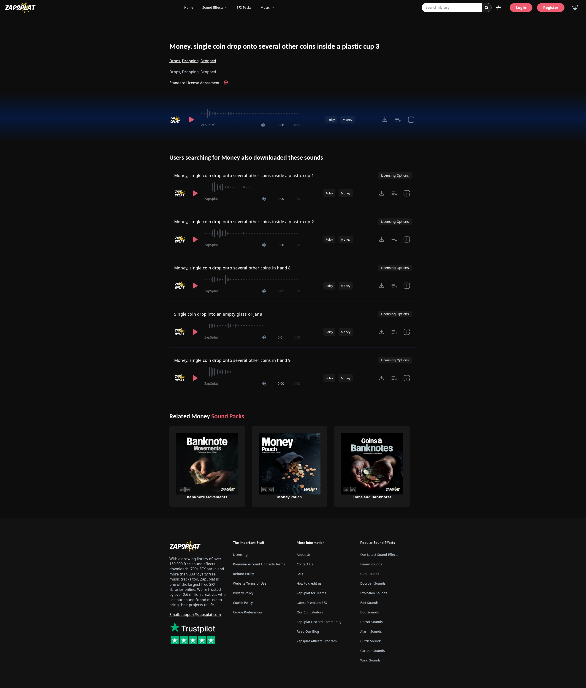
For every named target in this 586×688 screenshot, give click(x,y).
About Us (304, 554)
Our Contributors (310, 612)
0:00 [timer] (281, 125)
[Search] (486, 7)
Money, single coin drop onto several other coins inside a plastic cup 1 (244, 175)
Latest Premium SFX (312, 602)
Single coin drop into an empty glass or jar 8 (218, 314)
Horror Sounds (371, 622)
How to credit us (309, 583)
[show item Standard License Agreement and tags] (411, 119)
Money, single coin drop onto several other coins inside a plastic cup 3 (274, 47)
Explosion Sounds (373, 593)
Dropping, (191, 60)
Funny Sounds (371, 564)
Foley (331, 120)
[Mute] (262, 125)
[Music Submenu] (274, 7)
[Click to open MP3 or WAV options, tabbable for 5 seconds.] (384, 119)
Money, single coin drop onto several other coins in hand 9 (232, 360)
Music (265, 7)
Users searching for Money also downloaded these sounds (246, 158)
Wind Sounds (370, 660)
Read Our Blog (308, 631)
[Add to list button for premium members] (398, 119)
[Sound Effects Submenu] (227, 7)
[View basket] (575, 7)
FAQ (300, 574)
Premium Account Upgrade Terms (259, 564)
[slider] (251, 113)
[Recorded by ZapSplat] (176, 119)
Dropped (208, 60)
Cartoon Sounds (372, 650)
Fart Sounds (369, 602)
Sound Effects (212, 7)
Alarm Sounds (371, 631)
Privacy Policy (243, 593)
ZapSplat (207, 125)
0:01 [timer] (281, 291)
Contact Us (305, 564)
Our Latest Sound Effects (379, 554)
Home (188, 7)
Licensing (240, 554)
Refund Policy (243, 574)
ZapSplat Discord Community (319, 622)
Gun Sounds (369, 574)
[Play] (191, 119)
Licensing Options (395, 175)
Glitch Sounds (371, 641)
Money (347, 120)
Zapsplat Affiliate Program (317, 641)
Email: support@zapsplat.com (195, 614)
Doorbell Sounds (373, 583)
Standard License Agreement (194, 82)
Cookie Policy (243, 602)
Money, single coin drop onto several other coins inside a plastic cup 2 (244, 221)
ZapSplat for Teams (311, 593)
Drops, (175, 60)
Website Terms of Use (249, 583)
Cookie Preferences (247, 612)
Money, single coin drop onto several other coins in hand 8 (232, 268)
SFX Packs (244, 7)
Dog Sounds (369, 612)
